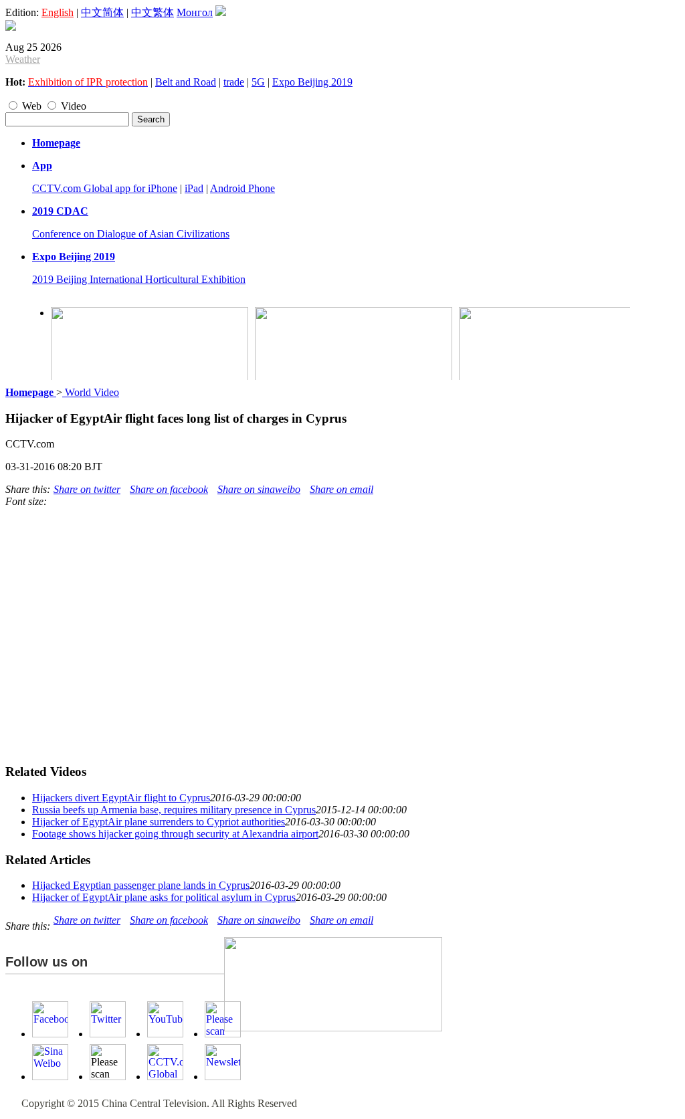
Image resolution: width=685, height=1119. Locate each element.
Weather (22, 59)
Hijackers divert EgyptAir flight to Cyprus (121, 797)
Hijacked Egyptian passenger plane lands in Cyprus (141, 885)
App (42, 165)
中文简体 (102, 12)
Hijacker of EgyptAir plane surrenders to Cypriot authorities (158, 821)
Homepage (56, 142)
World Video (90, 392)
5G (258, 82)
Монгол (195, 12)
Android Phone (242, 188)
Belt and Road (185, 82)
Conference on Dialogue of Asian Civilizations (130, 233)
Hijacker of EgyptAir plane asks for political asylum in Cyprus (164, 897)
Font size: (26, 501)
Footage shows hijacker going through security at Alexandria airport (175, 833)
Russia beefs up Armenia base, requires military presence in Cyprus (174, 809)
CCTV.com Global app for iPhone (104, 188)
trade (233, 82)
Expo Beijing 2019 (312, 82)
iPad (194, 188)
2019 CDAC (60, 211)
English (57, 12)
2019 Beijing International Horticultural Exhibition (139, 279)
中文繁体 (152, 12)
